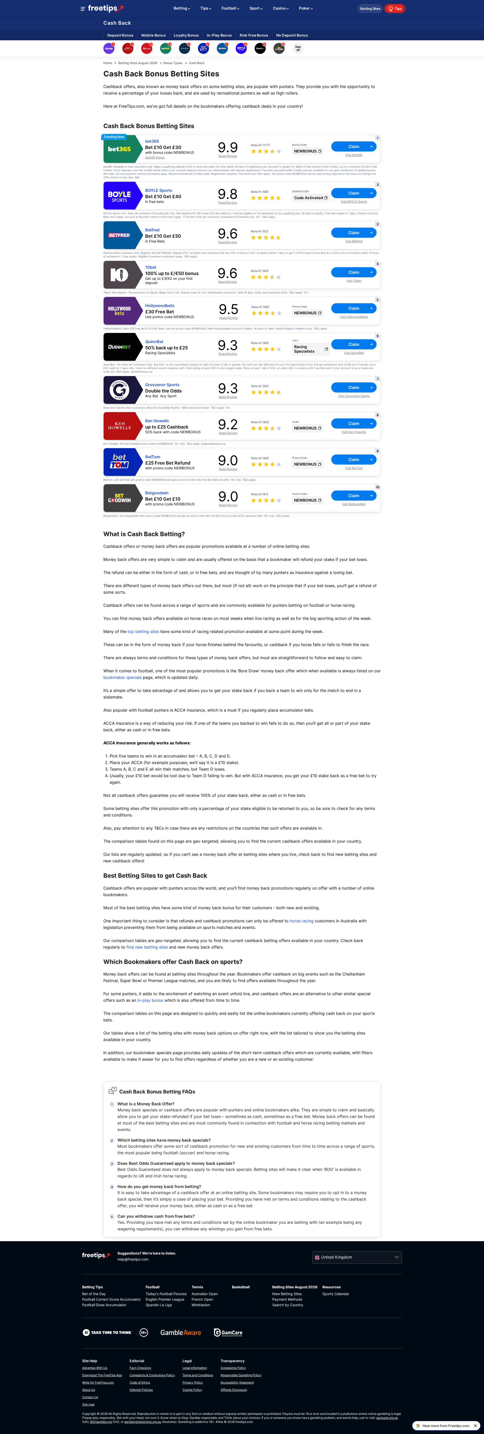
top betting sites (143, 631)
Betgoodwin (157, 493)
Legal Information (195, 1368)
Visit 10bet (353, 281)
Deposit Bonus (120, 35)
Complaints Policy (233, 1368)
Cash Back (117, 23)
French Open (202, 1299)
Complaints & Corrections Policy (152, 1375)
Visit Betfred (353, 241)
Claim (353, 146)
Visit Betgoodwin (354, 504)
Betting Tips (92, 1287)
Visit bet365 (353, 155)
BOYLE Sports (158, 190)
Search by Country (287, 1305)
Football (153, 1287)
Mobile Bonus (153, 35)
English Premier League (165, 1299)
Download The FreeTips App (102, 1375)
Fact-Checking (140, 1368)
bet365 (152, 141)
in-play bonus (150, 1000)
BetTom (152, 456)
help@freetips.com (132, 1259)
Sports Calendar (335, 1294)
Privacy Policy (193, 1382)
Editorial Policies (141, 1390)
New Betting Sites (287, 1294)
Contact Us (90, 1397)
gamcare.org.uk (387, 1418)
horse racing (302, 920)
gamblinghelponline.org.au (142, 1422)
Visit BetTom (354, 468)
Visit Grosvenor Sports (354, 396)
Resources (331, 1287)
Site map (88, 1404)
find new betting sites (147, 947)
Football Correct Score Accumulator (111, 1299)
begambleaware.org (213, 443)
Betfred (152, 230)
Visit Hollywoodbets (354, 317)
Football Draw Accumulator (104, 1305)
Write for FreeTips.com (98, 1382)
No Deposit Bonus (292, 35)
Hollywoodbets (159, 305)
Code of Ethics (140, 1382)
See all (298, 48)
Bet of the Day (94, 1294)
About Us (88, 1390)
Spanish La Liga (159, 1305)
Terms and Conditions (198, 1375)
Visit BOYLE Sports (354, 201)
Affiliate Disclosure (234, 1390)
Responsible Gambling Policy (241, 1375)
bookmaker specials (122, 677)
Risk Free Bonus (254, 35)
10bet (150, 267)
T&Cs (260, 173)
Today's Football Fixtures (166, 1294)
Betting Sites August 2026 (294, 1287)
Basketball (241, 1287)
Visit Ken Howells (354, 432)
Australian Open (205, 1294)
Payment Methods (287, 1299)
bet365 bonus (155, 157)
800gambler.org (101, 1422)
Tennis (197, 1287)
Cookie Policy (192, 1390)
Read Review (228, 156)
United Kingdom (336, 1257)
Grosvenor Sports (162, 384)
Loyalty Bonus (186, 35)
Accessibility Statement (237, 1382)
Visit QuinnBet (354, 353)
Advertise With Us (94, 1368)
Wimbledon (201, 1305)
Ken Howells (157, 420)
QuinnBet (154, 341)
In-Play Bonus (219, 35)
